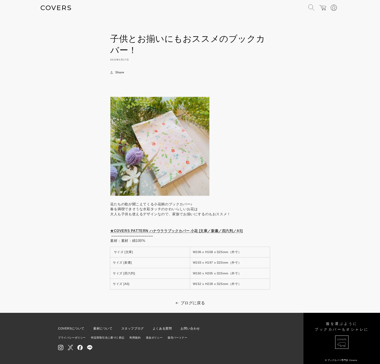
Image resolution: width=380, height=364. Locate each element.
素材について (103, 328)
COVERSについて (71, 328)
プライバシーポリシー (72, 337)
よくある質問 (162, 328)
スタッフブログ (132, 328)
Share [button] (119, 72)
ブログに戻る (193, 303)
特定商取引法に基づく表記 (107, 337)
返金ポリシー (154, 337)
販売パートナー (177, 337)
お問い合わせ (190, 328)
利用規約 (135, 337)
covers (56, 8)
